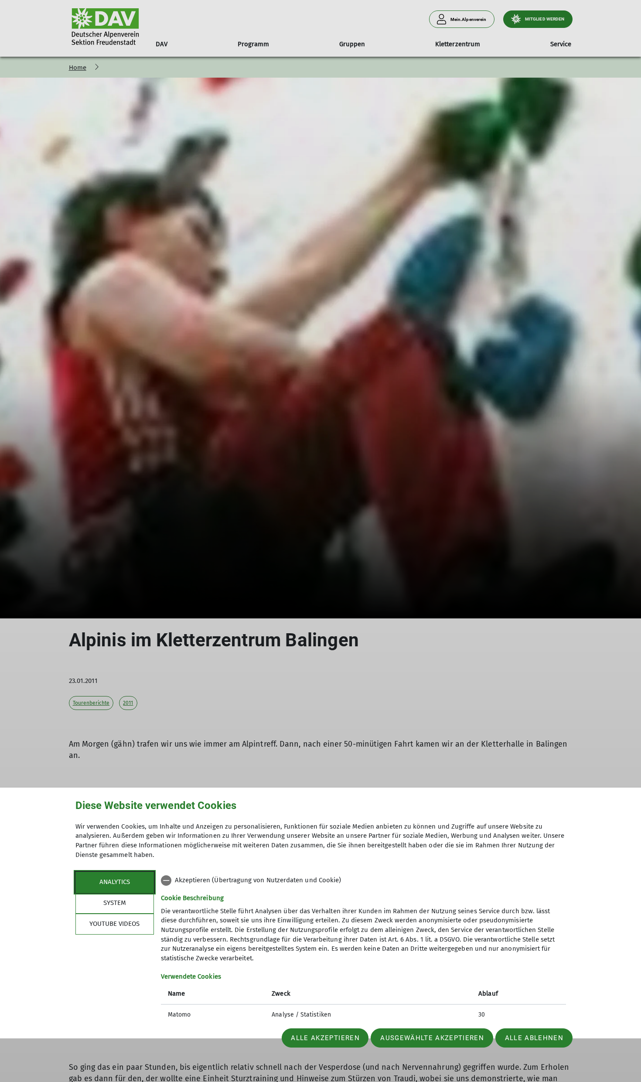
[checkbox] (363, 880)
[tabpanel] (363, 948)
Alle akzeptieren (325, 1038)
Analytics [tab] (114, 882)
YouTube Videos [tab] (114, 924)
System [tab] (114, 903)
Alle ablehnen (534, 1038)
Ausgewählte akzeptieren (432, 1038)
